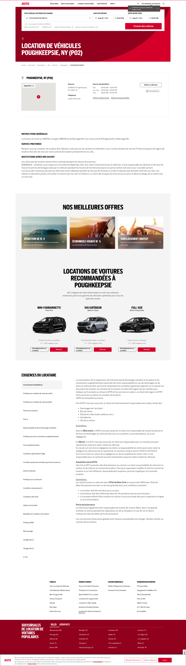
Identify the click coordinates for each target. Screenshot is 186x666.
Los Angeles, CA (143, 639)
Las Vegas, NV (142, 635)
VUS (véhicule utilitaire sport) (60, 590)
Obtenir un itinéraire (150, 85)
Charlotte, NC (83, 639)
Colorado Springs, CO (86, 647)
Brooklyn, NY (83, 630)
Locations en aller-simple (87, 603)
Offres (112, 4)
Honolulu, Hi (112, 647)
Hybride (52, 603)
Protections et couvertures (88, 590)
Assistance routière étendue (89, 607)
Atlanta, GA (53, 639)
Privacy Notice (98, 662)
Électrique (53, 607)
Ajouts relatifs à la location (88, 595)
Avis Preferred (102, 4)
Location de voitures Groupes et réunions (90, 612)
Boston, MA (53, 647)
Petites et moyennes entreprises (119, 586)
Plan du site (141, 599)
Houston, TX (142, 630)
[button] (38, 97)
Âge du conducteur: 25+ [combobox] (31, 27)
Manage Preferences (133, 660)
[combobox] (58, 18)
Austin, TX (53, 643)
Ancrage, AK (54, 635)
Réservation (54, 4)
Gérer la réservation (67, 4)
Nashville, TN (142, 647)
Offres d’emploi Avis (144, 595)
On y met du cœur (143, 607)
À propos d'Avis (142, 586)
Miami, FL (141, 643)
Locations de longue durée (88, 599)
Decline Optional (150, 660)
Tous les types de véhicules (59, 586)
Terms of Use (32, 664)
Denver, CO (112, 639)
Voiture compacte (56, 599)
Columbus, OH (113, 630)
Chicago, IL (83, 643)
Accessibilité (141, 611)
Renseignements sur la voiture (39, 350)
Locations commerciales (86, 4)
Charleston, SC (84, 635)
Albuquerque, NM (55, 630)
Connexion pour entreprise (117, 590)
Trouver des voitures (143, 26)
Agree (165, 660)
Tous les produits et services (89, 586)
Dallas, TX (111, 635)
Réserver (59, 349)
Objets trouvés (142, 603)
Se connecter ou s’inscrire (151, 4)
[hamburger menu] (163, 4)
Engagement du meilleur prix (147, 590)
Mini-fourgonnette (56, 595)
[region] (93, 660)
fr (138, 3)
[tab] (54, 624)
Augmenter (28, 86)
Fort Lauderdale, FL (115, 643)
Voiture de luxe (55, 611)
